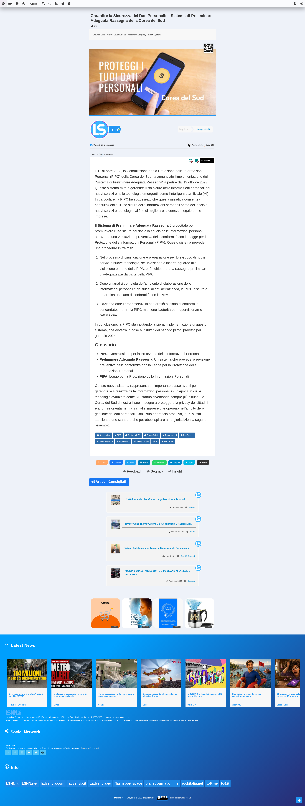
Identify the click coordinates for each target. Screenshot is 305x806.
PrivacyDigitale (152, 435)
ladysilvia (183, 129)
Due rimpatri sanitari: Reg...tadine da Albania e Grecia (160, 695)
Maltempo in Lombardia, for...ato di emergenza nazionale (70, 695)
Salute (192, 532)
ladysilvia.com (52, 783)
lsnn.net (119, 798)
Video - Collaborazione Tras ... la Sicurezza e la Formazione (157, 548)
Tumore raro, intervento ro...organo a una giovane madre (116, 695)
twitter (131, 462)
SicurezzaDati (104, 435)
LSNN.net (29, 783)
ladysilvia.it (77, 783)
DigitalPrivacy (124, 441)
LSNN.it (12, 783)
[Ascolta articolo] (189, 145)
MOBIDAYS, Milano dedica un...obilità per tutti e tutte (205, 695)
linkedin (145, 462)
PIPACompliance (106, 441)
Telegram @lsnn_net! (90, 748)
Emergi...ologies (143, 441)
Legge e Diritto (204, 129)
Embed (204, 462)
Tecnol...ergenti (171, 435)
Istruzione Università (17, 705)
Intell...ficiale (168, 441)
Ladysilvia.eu (100, 783)
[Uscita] (302, 3)
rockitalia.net (192, 783)
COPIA (103, 462)
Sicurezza (191, 581)
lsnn (114, 129)
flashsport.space (128, 783)
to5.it (225, 783)
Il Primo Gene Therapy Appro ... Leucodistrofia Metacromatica (158, 523)
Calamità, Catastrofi (188, 556)
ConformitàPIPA (134, 435)
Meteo (56, 705)
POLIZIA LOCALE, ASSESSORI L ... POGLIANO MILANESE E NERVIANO (157, 573)
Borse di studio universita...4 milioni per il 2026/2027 (26, 695)
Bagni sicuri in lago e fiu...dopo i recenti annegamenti (247, 695)
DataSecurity (188, 435)
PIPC (119, 435)
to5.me (212, 783)
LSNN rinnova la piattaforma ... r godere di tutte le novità (155, 499)
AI (156, 441)
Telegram (176, 462)
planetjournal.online (161, 783)
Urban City (192, 705)
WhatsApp (160, 462)
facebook (117, 462)
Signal (190, 462)
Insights (192, 507)
